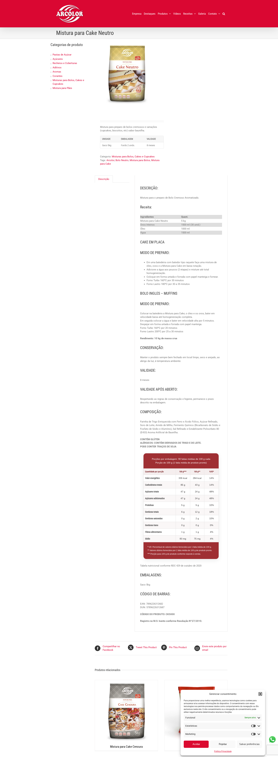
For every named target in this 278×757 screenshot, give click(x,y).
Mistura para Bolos (140, 160)
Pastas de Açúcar (62, 54)
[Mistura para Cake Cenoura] (126, 711)
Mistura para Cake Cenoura (126, 746)
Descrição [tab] (103, 179)
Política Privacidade (223, 751)
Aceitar (196, 744)
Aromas (57, 71)
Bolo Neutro (122, 160)
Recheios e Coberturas (65, 63)
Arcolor (110, 160)
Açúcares (58, 59)
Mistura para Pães (62, 88)
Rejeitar (223, 744)
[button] (260, 694)
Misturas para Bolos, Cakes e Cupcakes (133, 156)
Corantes (57, 76)
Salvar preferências (249, 744)
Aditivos (57, 67)
